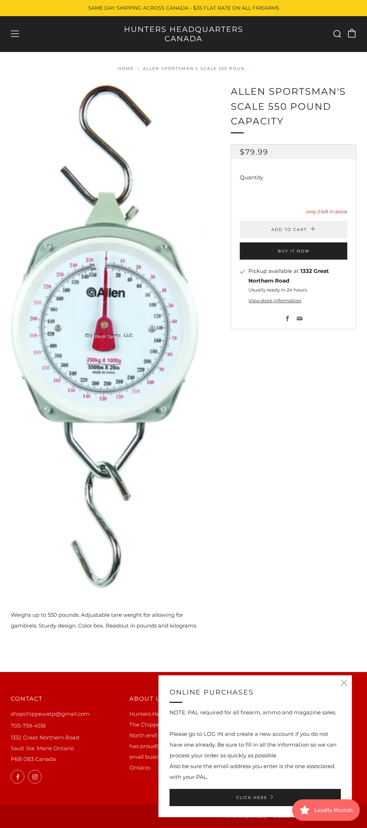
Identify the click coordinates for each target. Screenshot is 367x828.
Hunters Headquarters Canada (183, 34)
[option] (110, 336)
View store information (274, 300)
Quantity (251, 177)
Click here (251, 797)
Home (126, 68)
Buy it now (294, 251)
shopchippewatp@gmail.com (50, 713)
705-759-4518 (28, 725)
